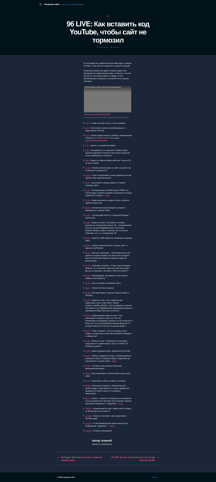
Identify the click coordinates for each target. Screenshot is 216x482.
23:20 (87, 222)
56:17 (87, 398)
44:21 (87, 355)
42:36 (87, 341)
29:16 (87, 252)
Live (107, 16)
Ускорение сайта (51, 4)
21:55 (87, 215)
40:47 (87, 330)
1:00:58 (88, 415)
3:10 (87, 135)
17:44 (87, 200)
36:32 (87, 292)
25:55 (87, 238)
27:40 (87, 245)
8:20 (87, 150)
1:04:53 (111, 426)
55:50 (87, 385)
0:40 (87, 123)
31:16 (87, 265)
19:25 (107, 195)
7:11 (87, 145)
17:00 (87, 190)
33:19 (87, 283)
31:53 (87, 275)
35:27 (87, 288)
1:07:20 (88, 430)
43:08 (87, 351)
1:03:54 (88, 423)
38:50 (87, 315)
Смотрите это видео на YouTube (97, 114)
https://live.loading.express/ (96, 140)
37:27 (87, 300)
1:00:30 (88, 408)
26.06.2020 (116, 47)
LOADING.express (103, 138)
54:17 (87, 380)
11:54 (87, 167)
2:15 (87, 128)
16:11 (87, 182)
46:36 (114, 361)
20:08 (87, 207)
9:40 (87, 160)
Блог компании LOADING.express (73, 4)
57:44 (120, 403)
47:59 (87, 365)
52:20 (87, 373)
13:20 (87, 175)
